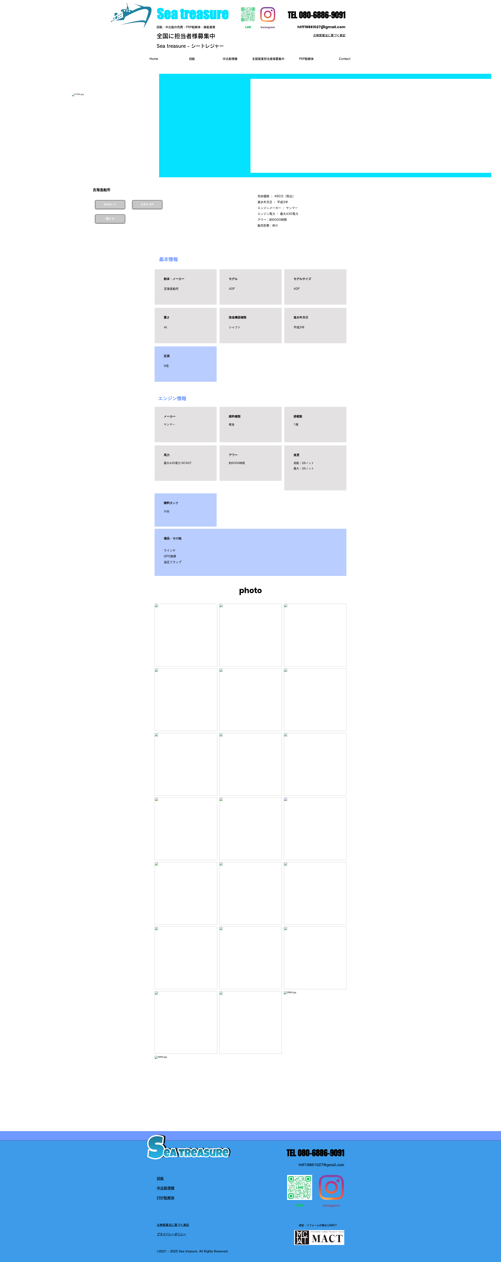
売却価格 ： (266, 196)
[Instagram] (267, 14)
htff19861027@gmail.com (321, 26)
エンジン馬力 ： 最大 (272, 213)
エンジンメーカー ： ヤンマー (278, 207)
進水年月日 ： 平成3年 (273, 202)
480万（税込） (284, 196)
